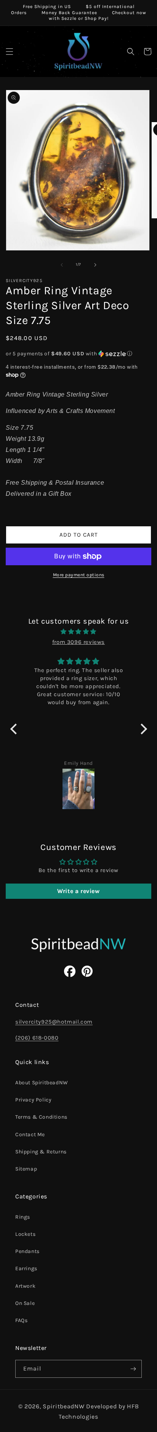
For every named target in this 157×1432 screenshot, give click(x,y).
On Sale (25, 1303)
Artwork (25, 1286)
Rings (22, 1217)
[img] (78, 631)
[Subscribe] (133, 1369)
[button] (9, 51)
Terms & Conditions (41, 1117)
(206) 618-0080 (36, 1037)
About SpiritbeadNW (41, 1082)
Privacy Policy (33, 1100)
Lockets (25, 1234)
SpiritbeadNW (63, 1406)
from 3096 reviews (78, 642)
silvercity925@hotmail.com (54, 1021)
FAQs (21, 1320)
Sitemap (26, 1169)
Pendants (27, 1251)
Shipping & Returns (41, 1151)
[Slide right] (95, 264)
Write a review (78, 891)
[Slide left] (61, 264)
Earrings (26, 1268)
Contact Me (30, 1134)
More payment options (78, 574)
